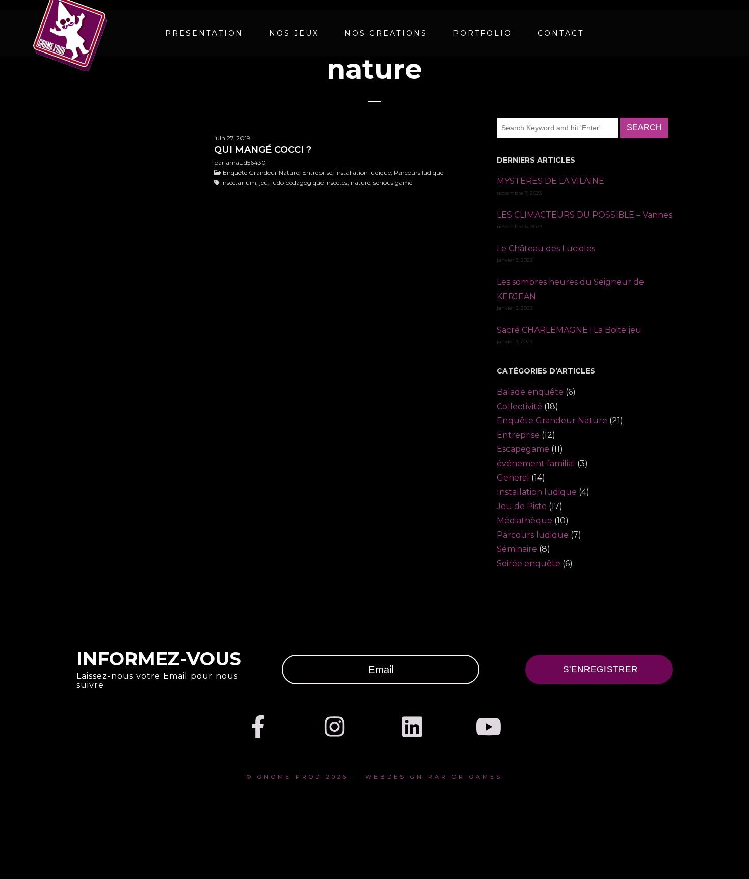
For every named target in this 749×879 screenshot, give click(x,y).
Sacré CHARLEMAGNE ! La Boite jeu (569, 330)
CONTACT (561, 33)
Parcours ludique (533, 535)
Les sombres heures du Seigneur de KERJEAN (570, 289)
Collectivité (519, 406)
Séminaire (517, 549)
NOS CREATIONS (385, 33)
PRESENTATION (204, 33)
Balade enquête (530, 392)
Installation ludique (537, 492)
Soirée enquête (528, 563)
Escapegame (523, 449)
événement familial (536, 463)
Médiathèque (524, 520)
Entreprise (518, 435)
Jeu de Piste (522, 506)
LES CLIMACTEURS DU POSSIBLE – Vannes (584, 215)
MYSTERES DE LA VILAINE (550, 181)
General (513, 478)
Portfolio (482, 33)
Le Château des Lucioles (546, 248)
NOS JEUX (294, 33)
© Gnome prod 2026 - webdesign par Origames (374, 776)
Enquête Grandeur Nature (552, 420)
